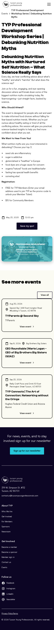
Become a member (9, 547)
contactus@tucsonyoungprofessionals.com (20, 495)
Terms (15, 613)
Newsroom (6, 531)
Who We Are (7, 511)
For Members (7, 521)
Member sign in (8, 557)
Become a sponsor (9, 552)
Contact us (6, 562)
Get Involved (7, 516)
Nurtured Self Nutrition (23, 64)
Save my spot (27, 226)
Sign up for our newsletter (27, 450)
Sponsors (6, 526)
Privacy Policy (7, 613)
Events (4, 567)
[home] (12, 4)
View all (45, 295)
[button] (48, 4)
